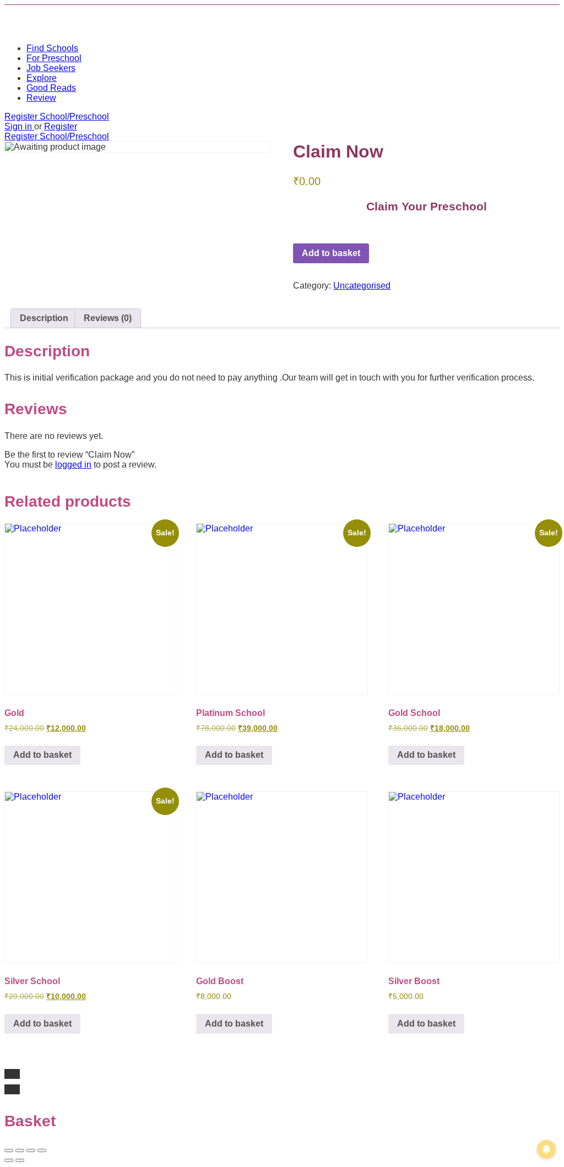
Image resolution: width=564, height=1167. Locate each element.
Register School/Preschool (56, 116)
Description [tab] (44, 318)
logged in (73, 464)
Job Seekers (50, 68)
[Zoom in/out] (41, 1150)
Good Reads (51, 88)
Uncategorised (362, 285)
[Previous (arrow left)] (8, 1160)
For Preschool (54, 58)
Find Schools (52, 48)
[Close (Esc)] (8, 1150)
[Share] (19, 1150)
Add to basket (331, 253)
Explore (41, 78)
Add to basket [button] (42, 754)
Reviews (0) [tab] (108, 318)
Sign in (19, 126)
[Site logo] (87, 29)
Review (41, 97)
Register (60, 126)
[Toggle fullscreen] (30, 1150)
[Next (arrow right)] (19, 1160)
